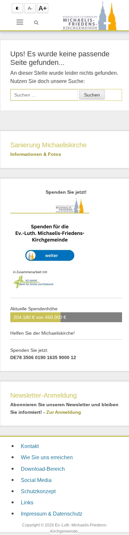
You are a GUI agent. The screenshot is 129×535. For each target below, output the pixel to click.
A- (30, 8)
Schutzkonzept (38, 491)
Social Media (36, 480)
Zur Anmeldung (63, 412)
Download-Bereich (43, 469)
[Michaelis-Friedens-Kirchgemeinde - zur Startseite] (89, 29)
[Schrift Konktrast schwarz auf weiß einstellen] (17, 8)
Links (27, 502)
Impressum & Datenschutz (51, 514)
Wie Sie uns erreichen (47, 457)
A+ (42, 8)
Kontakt (30, 446)
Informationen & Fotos (35, 154)
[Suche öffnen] (36, 22)
